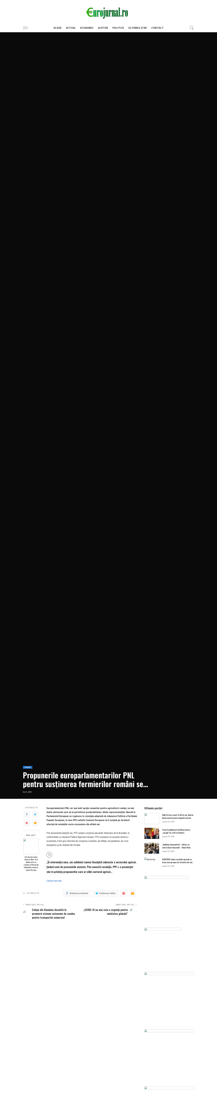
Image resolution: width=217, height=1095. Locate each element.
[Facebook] (26, 814)
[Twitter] (35, 814)
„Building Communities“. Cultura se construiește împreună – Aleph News (176, 846)
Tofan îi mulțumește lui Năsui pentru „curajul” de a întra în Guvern (176, 831)
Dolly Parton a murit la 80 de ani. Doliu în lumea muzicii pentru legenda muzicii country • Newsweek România (177, 817)
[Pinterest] (26, 822)
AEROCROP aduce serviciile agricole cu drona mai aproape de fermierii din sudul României (178, 862)
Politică (28, 767)
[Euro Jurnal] (108, 11)
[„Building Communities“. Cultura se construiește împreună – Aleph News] (151, 848)
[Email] (35, 822)
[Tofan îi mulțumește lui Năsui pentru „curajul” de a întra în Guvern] (151, 833)
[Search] (191, 27)
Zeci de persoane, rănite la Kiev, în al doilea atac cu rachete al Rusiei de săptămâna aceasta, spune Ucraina (31, 863)
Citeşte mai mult (54, 880)
